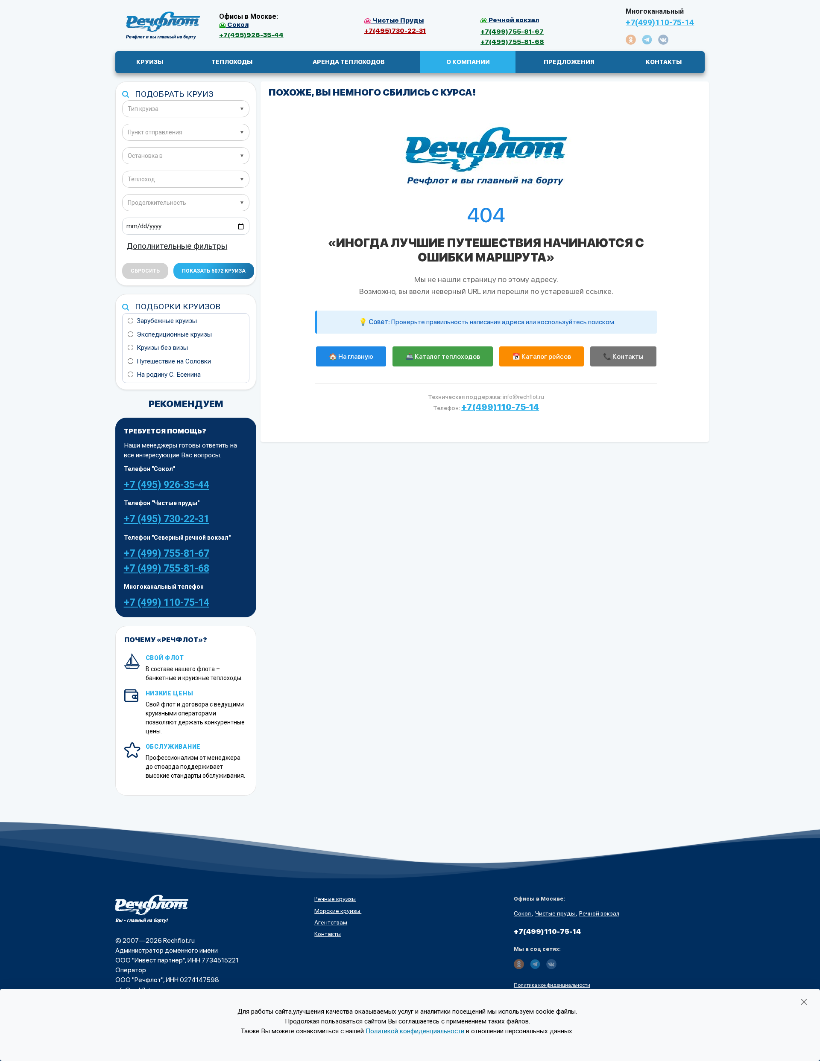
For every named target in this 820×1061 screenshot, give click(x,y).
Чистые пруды (555, 913)
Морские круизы (337, 910)
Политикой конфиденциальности (415, 1031)
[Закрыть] (804, 1002)
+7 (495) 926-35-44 (166, 485)
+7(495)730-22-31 (395, 30)
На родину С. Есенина (169, 374)
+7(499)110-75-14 (660, 22)
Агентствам (330, 922)
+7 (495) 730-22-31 (166, 519)
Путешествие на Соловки (174, 361)
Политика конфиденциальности (552, 985)
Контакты (327, 933)
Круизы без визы (162, 348)
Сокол (523, 913)
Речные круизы (335, 898)
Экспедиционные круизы (174, 334)
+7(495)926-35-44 (251, 35)
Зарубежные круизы (167, 321)
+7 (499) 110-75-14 (166, 602)
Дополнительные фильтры (176, 246)
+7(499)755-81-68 (512, 42)
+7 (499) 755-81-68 (166, 568)
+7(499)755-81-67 (512, 31)
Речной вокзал (599, 913)
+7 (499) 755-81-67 (166, 553)
